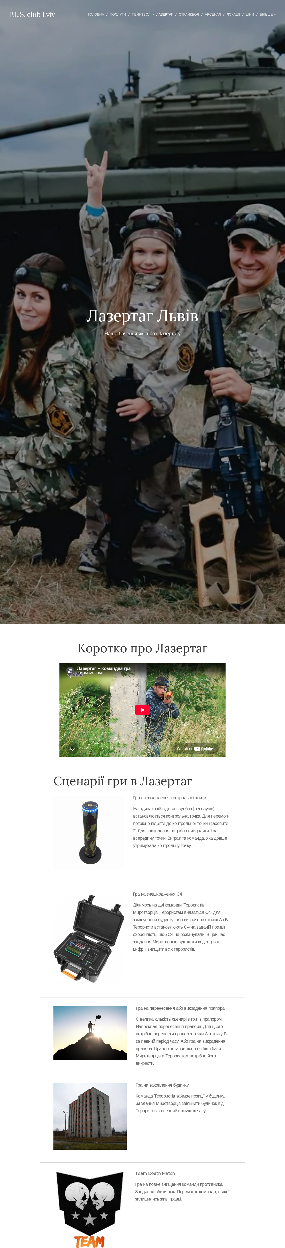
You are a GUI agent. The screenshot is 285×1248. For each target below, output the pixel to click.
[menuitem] (97, 14)
